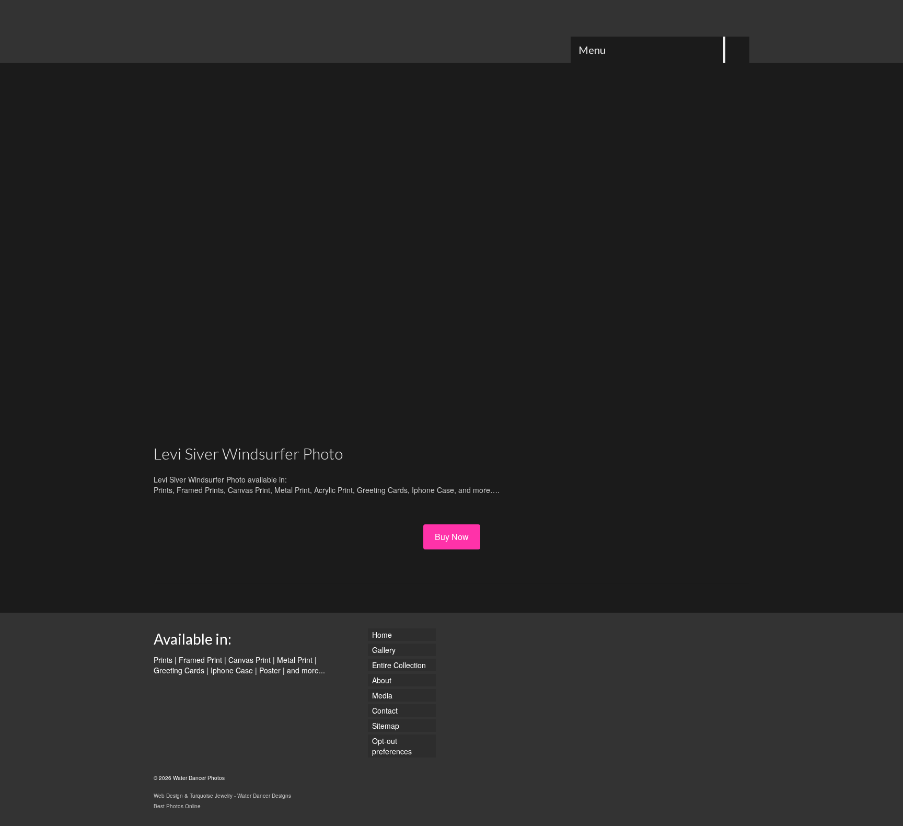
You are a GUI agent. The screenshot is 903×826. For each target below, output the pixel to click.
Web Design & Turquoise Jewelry (193, 795)
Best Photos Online (177, 806)
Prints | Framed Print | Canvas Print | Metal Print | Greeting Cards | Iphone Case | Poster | (235, 665)
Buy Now (452, 537)
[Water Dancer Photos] (248, 31)
